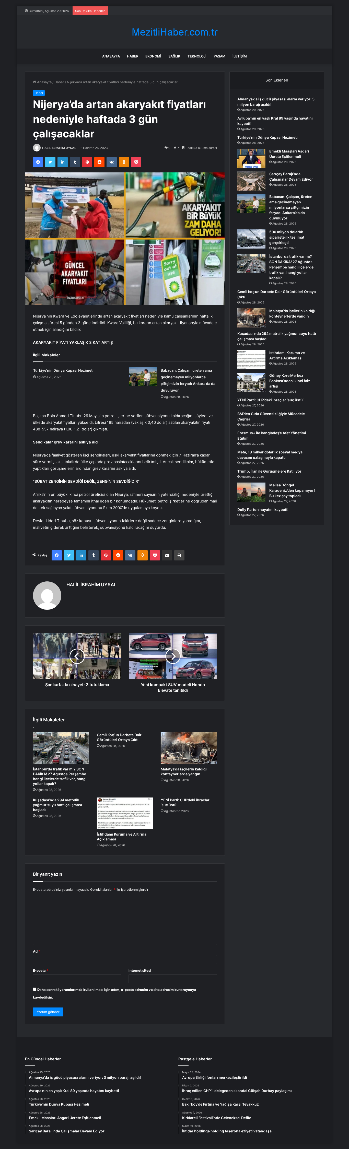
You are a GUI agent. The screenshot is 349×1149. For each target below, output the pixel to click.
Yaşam (219, 56)
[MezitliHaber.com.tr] (174, 32)
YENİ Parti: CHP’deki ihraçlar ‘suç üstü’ (270, 400)
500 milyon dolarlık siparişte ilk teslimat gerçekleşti (286, 237)
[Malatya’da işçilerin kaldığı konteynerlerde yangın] (189, 748)
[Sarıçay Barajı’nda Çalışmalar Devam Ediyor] (251, 181)
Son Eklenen (276, 80)
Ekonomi (153, 56)
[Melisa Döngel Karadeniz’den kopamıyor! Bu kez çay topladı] (251, 492)
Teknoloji (197, 56)
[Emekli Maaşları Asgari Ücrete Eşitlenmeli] (251, 158)
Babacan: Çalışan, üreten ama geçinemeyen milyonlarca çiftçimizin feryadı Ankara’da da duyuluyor (290, 207)
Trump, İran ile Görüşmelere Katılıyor (269, 471)
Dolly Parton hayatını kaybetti (262, 509)
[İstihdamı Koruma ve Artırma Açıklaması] (125, 813)
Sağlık (174, 56)
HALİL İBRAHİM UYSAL (59, 148)
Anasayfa (111, 56)
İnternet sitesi (140, 970)
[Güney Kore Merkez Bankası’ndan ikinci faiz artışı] (251, 382)
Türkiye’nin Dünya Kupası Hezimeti (63, 370)
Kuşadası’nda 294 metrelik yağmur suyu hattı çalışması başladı (57, 805)
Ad (36, 951)
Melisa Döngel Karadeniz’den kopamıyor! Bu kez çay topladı (292, 490)
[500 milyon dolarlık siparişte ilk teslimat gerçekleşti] (251, 239)
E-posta (40, 970)
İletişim (239, 56)
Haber (132, 56)
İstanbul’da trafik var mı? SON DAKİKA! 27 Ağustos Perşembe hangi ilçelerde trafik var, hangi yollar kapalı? (291, 267)
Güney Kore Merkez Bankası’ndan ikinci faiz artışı (289, 380)
